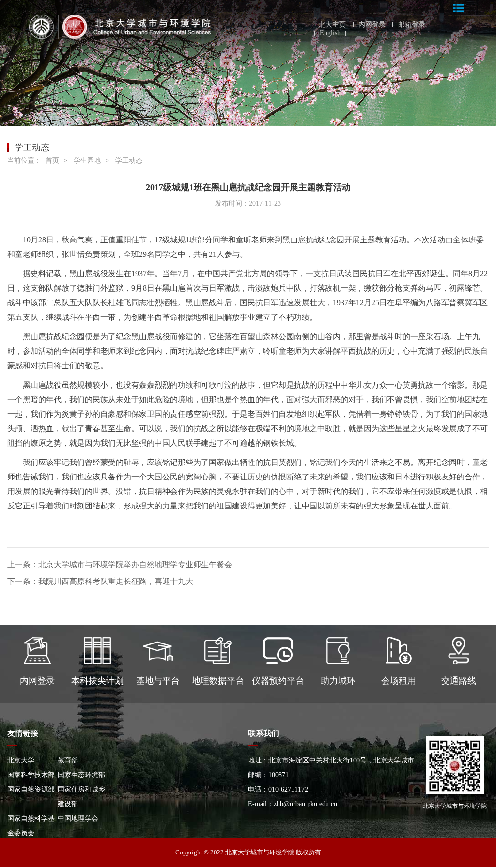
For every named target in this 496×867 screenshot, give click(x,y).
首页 (52, 160)
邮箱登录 (411, 24)
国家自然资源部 (31, 789)
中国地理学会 (78, 818)
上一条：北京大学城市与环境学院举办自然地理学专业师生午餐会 (119, 564)
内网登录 (372, 24)
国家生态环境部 (81, 774)
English (330, 33)
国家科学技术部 (31, 774)
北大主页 (332, 24)
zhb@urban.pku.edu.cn (305, 803)
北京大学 (20, 760)
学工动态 (128, 160)
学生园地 (87, 160)
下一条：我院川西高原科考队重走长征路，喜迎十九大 (100, 581)
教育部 (68, 760)
